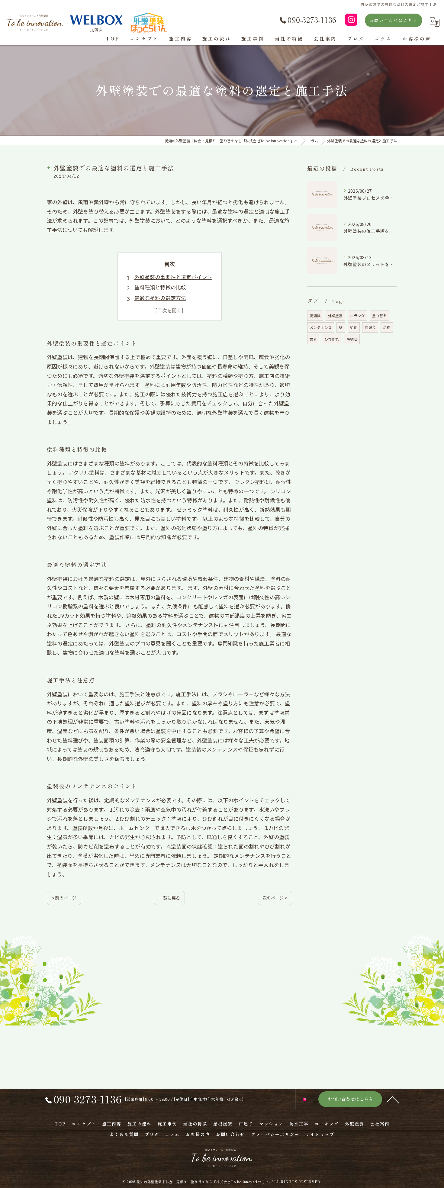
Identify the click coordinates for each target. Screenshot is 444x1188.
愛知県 (315, 315)
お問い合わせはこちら (393, 20)
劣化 (353, 327)
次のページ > (274, 898)
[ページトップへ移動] (393, 1099)
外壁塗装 (335, 315)
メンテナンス (321, 327)
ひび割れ (331, 339)
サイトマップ (319, 1134)
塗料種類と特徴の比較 (160, 287)
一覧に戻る (169, 898)
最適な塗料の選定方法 (160, 297)
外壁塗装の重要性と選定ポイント (173, 277)
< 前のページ (64, 898)
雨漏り (370, 327)
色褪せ (352, 339)
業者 (313, 339)
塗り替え (379, 315)
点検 (386, 327)
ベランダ (357, 315)
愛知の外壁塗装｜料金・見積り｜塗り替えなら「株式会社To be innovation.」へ (203, 1181)
